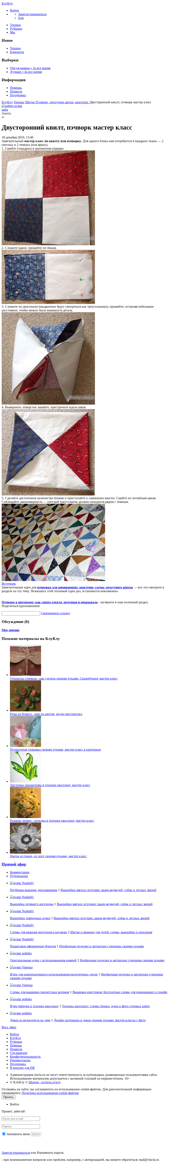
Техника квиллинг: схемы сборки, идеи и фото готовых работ (106, 1006)
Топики (15, 25)
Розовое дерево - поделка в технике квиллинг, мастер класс (52, 820)
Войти (14, 1034)
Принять (8, 1097)
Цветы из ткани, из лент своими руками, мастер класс (48, 856)
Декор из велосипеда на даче (30, 1020)
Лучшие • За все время (26, 72)
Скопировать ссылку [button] (55, 613)
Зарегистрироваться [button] (32, 14)
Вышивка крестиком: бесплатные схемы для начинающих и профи (120, 992)
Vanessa (27, 967)
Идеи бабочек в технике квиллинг (34, 1006)
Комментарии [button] (19, 872)
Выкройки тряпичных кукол (30, 918)
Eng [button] (21, 18)
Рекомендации (20, 1060)
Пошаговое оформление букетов (33, 946)
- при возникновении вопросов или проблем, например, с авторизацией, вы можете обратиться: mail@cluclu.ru (80, 1159)
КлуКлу (7, 3)
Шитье (30, 102)
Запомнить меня (18, 1134)
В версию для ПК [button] (22, 1067)
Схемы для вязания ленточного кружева (38, 932)
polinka (26, 953)
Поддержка (18, 95)
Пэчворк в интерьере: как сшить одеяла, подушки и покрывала (50, 602)
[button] (14, 10)
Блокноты (17, 52)
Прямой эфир (14, 864)
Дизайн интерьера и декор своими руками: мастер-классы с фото (100, 1020)
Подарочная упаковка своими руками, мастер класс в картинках (55, 749)
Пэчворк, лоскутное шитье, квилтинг (63, 102)
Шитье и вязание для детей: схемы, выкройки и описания (111, 932)
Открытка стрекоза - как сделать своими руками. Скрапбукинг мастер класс (64, 678)
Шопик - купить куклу (45, 1082)
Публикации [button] (19, 876)
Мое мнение (10, 630)
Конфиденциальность (25, 1056)
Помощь (16, 87)
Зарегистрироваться (16, 1152)
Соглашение (18, 1053)
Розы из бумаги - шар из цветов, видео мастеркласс (46, 714)
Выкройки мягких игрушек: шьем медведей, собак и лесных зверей (108, 890)
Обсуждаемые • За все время (30, 68)
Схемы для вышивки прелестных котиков (39, 992)
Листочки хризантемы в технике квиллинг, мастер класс (50, 785)
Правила (16, 91)
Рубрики (16, 28)
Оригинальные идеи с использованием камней (43, 960)
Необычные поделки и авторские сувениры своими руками (101, 946)
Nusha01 (27, 883)
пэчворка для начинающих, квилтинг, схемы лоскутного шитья (85, 587)
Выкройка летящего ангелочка (31, 904)
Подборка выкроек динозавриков (33, 890)
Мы (12, 32)
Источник (9, 583)
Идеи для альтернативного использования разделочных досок (54, 974)
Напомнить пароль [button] (50, 1152)
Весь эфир (9, 1027)
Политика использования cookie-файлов (50, 1093)
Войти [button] (14, 1104)
